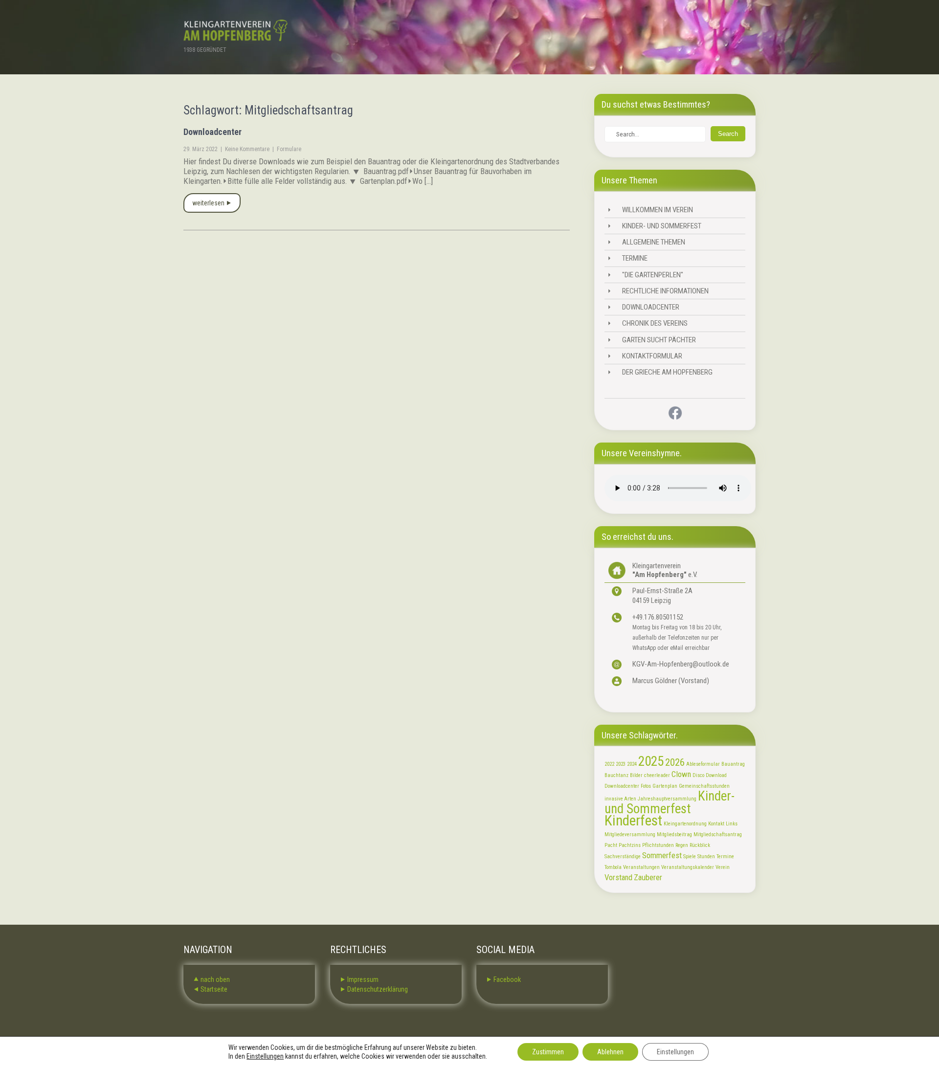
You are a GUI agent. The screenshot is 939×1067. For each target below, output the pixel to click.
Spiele (689, 856)
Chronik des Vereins (655, 323)
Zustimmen (548, 1052)
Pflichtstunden (658, 845)
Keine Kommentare (247, 149)
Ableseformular (703, 764)
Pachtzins (630, 845)
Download (716, 775)
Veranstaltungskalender (687, 867)
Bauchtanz (616, 775)
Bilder (636, 775)
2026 (675, 762)
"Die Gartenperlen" (652, 274)
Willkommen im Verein (657, 209)
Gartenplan (664, 786)
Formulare (289, 149)
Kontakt (716, 824)
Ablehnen (610, 1052)
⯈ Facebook (503, 979)
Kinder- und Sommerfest (661, 226)
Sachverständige (622, 856)
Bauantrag (733, 764)
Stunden (706, 856)
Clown (681, 774)
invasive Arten (620, 799)
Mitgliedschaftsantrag (717, 834)
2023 (621, 764)
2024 (632, 764)
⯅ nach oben (211, 979)
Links (732, 824)
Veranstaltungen (641, 867)
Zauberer (648, 877)
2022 (609, 764)
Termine (635, 258)
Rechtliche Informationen (665, 291)
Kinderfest (633, 820)
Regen (681, 845)
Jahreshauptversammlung (667, 799)
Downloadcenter (212, 132)
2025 (651, 761)
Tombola (613, 867)
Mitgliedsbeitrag (674, 834)
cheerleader (657, 775)
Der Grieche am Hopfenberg (667, 372)
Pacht (610, 845)
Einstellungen (265, 1056)
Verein (722, 867)
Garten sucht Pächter (659, 339)
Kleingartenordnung (685, 824)
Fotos (646, 786)
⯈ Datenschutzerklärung (374, 989)
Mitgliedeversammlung (629, 834)
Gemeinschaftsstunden (704, 786)
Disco (698, 775)
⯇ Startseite (210, 989)
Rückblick (700, 845)
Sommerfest (662, 855)
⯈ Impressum (359, 979)
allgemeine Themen (653, 242)
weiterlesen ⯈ (212, 203)
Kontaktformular (652, 356)
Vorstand (618, 877)
